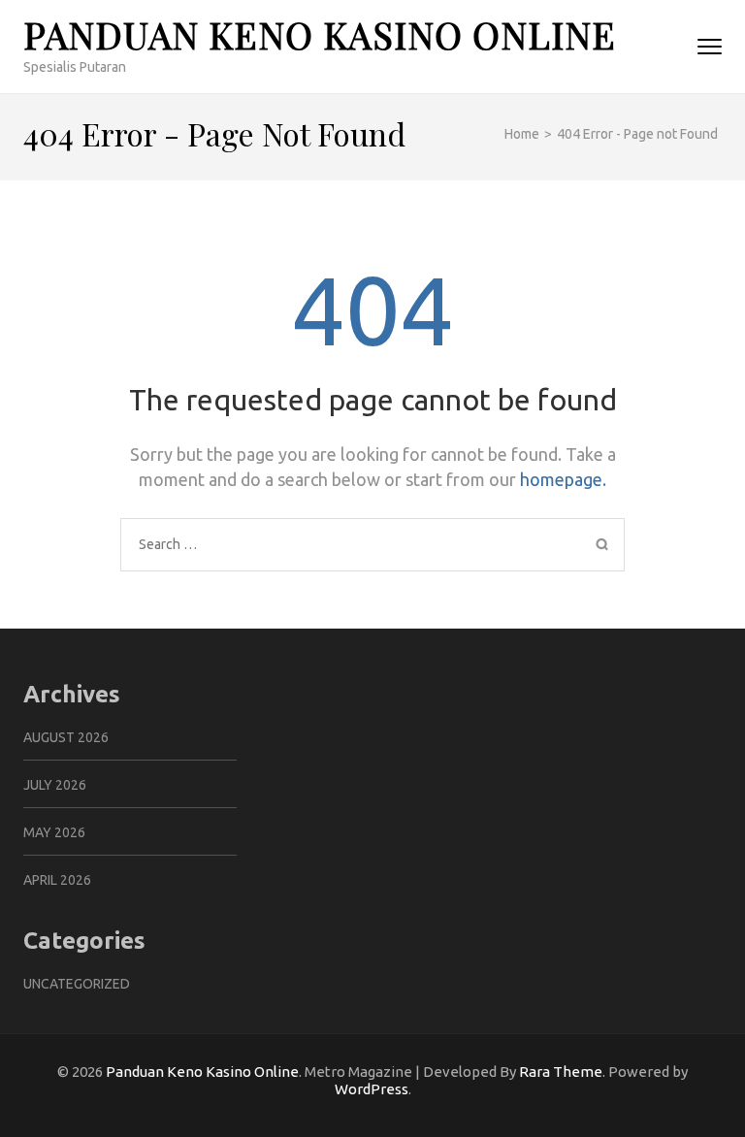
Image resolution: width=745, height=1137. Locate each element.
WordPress (371, 1089)
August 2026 (66, 737)
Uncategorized (76, 983)
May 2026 (54, 832)
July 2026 (54, 785)
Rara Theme (560, 1071)
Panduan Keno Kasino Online (319, 34)
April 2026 (57, 880)
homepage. (563, 479)
